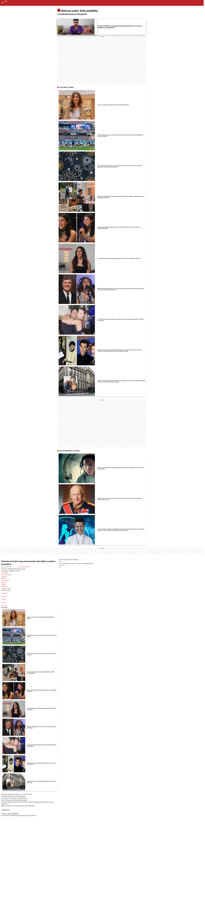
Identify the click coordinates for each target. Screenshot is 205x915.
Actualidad (58, 3)
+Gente (115, 3)
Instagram (182, 3)
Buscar (201, 3)
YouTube (196, 3)
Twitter (189, 3)
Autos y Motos (98, 3)
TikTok (192, 3)
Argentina (123, 3)
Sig (63, 565)
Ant (60, 565)
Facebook (185, 3)
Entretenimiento (69, 3)
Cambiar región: (6, 813)
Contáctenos (5, 810)
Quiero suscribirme (24, 567)
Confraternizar (134, 3)
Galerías (108, 3)
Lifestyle (80, 3)
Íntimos (88, 3)
